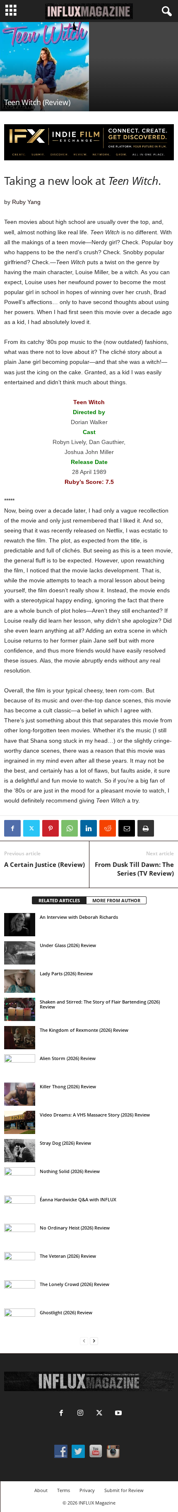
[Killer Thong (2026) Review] (19, 1094)
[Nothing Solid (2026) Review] (19, 1178)
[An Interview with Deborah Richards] (19, 924)
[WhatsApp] (69, 828)
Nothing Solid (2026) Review (70, 1171)
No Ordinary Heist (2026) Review (75, 1228)
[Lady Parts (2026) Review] (19, 981)
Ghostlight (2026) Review (66, 1312)
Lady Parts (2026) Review (66, 973)
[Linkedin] (88, 828)
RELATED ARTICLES (59, 900)
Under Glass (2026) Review (68, 945)
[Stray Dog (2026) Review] (19, 1150)
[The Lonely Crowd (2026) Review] (19, 1291)
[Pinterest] (50, 828)
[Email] (126, 828)
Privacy (87, 1490)
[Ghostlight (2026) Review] (19, 1320)
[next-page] (94, 1341)
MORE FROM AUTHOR (116, 900)
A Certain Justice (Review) (44, 864)
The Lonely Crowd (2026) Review (74, 1284)
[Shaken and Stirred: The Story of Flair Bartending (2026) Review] (19, 1009)
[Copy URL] (164, 828)
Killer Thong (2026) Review (68, 1086)
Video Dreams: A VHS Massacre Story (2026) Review (95, 1115)
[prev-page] (84, 1341)
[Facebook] (12, 828)
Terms (63, 1490)
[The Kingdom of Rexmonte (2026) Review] (19, 1037)
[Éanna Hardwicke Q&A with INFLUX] (19, 1207)
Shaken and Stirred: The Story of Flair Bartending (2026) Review (100, 1004)
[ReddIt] (107, 828)
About (41, 1490)
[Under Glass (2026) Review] (19, 953)
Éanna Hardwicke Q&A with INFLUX (78, 1199)
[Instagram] (80, 1414)
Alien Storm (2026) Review (68, 1058)
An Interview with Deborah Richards (79, 917)
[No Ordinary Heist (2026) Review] (19, 1235)
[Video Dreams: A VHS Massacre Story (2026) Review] (19, 1122)
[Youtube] (117, 1414)
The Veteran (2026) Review (68, 1256)
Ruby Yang (26, 202)
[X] (31, 828)
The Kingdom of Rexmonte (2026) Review (84, 1030)
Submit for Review (124, 1490)
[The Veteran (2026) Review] (19, 1263)
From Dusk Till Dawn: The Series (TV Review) (134, 868)
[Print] (145, 828)
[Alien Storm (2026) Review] (19, 1066)
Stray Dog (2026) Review (65, 1143)
